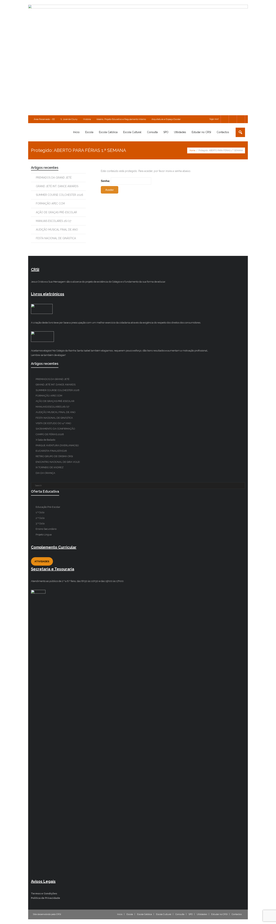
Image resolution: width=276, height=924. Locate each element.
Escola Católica (144, 914)
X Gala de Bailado (45, 439)
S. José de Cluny (69, 119)
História (87, 119)
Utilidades (202, 914)
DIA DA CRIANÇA (45, 473)
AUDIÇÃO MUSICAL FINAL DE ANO (57, 229)
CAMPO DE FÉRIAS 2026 (50, 434)
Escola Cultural (163, 914)
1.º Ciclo (40, 512)
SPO (191, 914)
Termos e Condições (44, 893)
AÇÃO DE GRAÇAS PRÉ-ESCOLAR (56, 212)
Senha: (106, 180)
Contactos (237, 914)
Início (119, 914)
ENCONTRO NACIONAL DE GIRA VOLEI (58, 461)
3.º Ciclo (40, 523)
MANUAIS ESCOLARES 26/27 (53, 220)
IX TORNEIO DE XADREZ (49, 467)
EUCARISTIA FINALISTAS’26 (51, 450)
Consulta (179, 914)
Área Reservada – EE (44, 119)
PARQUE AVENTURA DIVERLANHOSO (57, 445)
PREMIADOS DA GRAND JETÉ (54, 177)
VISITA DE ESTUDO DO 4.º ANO (53, 423)
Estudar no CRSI (219, 914)
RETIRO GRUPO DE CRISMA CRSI (54, 456)
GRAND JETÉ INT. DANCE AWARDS (57, 186)
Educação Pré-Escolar (48, 507)
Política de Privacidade (45, 898)
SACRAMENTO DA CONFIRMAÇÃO (55, 428)
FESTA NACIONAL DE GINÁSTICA (56, 238)
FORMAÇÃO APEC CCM (50, 203)
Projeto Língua (44, 534)
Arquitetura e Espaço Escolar (166, 119)
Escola (130, 914)
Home (192, 150)
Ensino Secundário (46, 529)
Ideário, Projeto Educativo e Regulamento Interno (121, 119)
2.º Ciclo (40, 518)
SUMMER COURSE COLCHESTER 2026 (59, 194)
